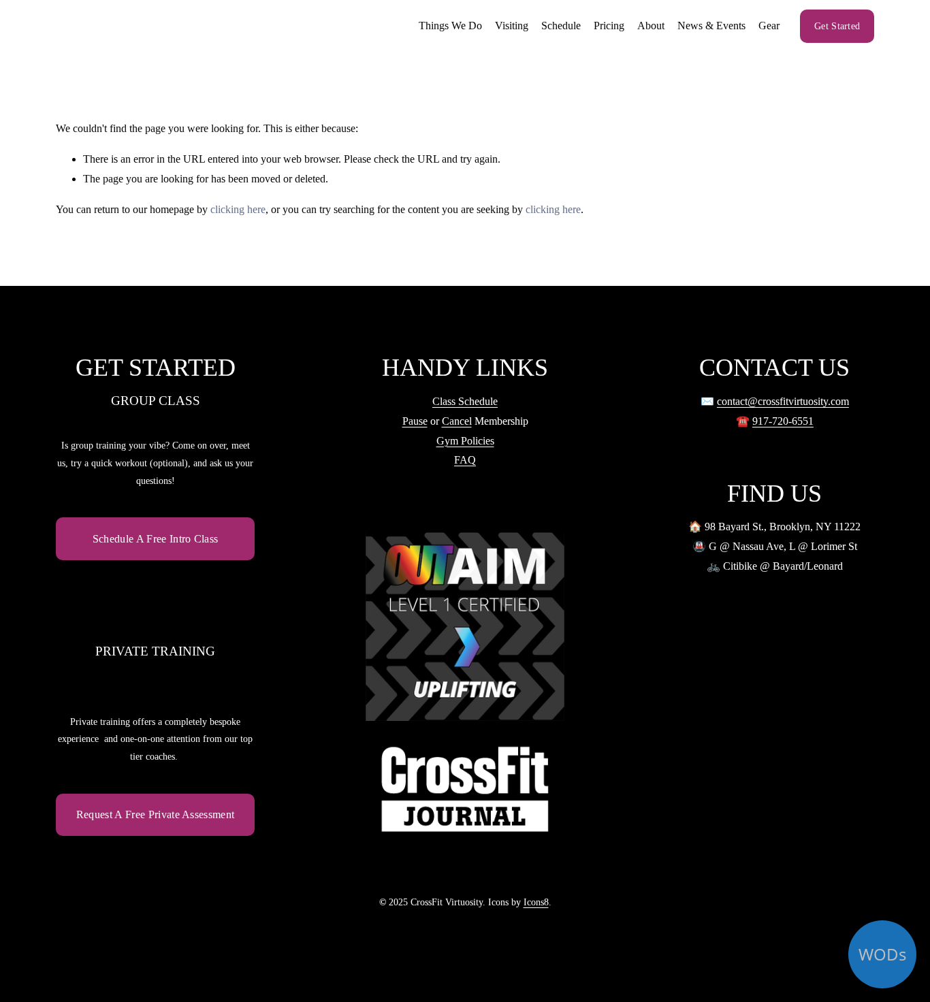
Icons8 (536, 901)
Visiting (511, 25)
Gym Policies (465, 441)
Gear (769, 25)
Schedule (561, 25)
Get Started (837, 25)
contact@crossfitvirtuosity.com (783, 401)
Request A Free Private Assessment (155, 814)
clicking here (238, 209)
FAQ (465, 460)
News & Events (711, 25)
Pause (415, 421)
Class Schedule (465, 401)
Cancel (457, 421)
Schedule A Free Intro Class (156, 539)
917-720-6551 (783, 421)
